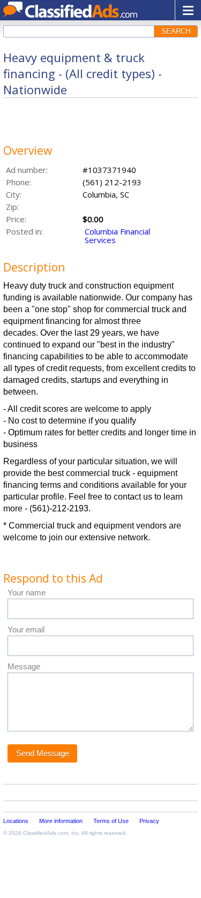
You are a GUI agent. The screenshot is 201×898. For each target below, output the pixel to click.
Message (24, 666)
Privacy (149, 821)
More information (61, 821)
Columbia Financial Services (117, 235)
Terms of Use (111, 821)
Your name (27, 592)
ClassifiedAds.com (45, 833)
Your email (26, 629)
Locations (15, 821)
